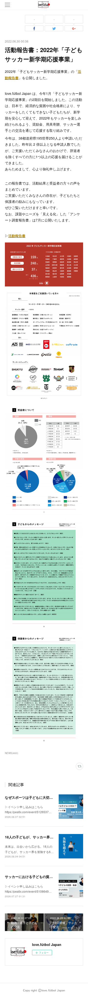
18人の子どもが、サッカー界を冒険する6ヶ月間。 (44, 836)
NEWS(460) (11, 753)
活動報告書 (16, 235)
